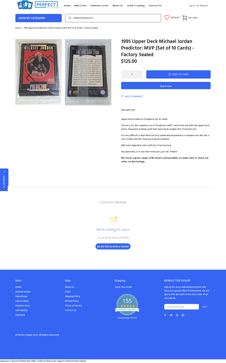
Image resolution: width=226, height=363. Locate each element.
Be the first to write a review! (113, 246)
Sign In (192, 6)
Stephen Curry (22, 306)
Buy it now (166, 86)
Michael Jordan (22, 292)
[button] (4, 181)
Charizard (20, 315)
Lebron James (22, 301)
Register (204, 6)
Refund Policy (72, 301)
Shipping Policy (72, 296)
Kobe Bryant (21, 296)
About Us (69, 287)
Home (18, 28)
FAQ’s (68, 292)
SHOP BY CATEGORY (32, 18)
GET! (204, 307)
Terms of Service (73, 306)
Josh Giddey (21, 310)
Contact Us (70, 310)
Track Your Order (123, 287)
